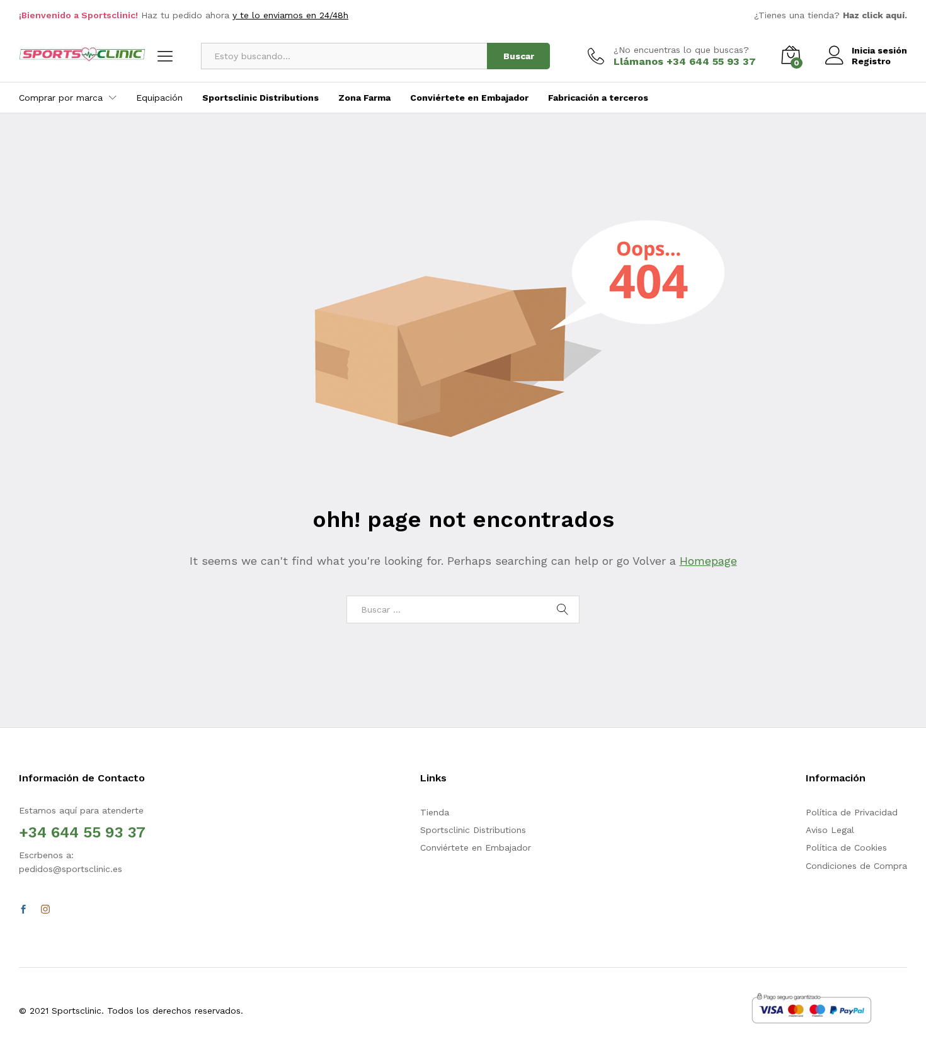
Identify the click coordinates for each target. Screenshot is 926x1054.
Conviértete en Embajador (475, 847)
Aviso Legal (830, 830)
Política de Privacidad (852, 812)
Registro (871, 61)
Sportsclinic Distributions (473, 830)
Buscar (518, 56)
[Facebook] (23, 910)
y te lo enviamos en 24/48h (290, 15)
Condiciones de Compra (856, 866)
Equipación (159, 97)
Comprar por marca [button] (61, 97)
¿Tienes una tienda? (830, 15)
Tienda (434, 812)
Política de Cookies (846, 847)
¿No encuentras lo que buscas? (681, 50)
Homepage (708, 560)
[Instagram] (45, 910)
